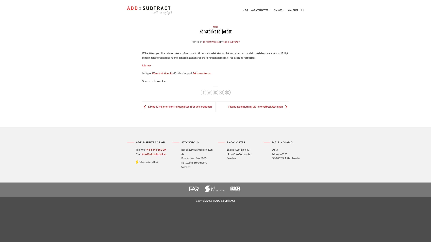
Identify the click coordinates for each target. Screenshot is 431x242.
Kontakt (293, 10)
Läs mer (146, 65)
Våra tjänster (259, 10)
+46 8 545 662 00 (155, 149)
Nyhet (215, 27)
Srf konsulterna (201, 73)
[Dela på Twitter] (209, 92)
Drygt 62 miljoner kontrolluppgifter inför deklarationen (180, 106)
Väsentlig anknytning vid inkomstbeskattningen (255, 106)
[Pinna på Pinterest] (221, 92)
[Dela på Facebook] (203, 92)
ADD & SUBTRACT (231, 42)
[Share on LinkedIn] (228, 92)
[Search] (302, 10)
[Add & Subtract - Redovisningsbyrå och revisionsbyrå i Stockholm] (149, 10)
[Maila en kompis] (215, 92)
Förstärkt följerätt (162, 73)
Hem (245, 10)
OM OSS (278, 10)
